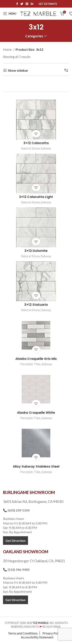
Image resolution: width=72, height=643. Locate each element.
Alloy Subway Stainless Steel (36, 466)
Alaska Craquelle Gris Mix (36, 358)
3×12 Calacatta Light (36, 197)
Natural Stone (30, 148)
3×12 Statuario (36, 304)
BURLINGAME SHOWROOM (29, 492)
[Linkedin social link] (32, 3)
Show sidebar (18, 70)
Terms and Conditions (23, 633)
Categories (34, 36)
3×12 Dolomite (36, 250)
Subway (46, 148)
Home (7, 49)
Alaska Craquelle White (36, 412)
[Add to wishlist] (36, 133)
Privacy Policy (52, 633)
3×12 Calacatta (36, 143)
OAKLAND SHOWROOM (25, 551)
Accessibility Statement (37, 637)
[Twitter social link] (21, 3)
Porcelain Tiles (30, 364)
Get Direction (15, 540)
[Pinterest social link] (27, 3)
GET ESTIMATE (47, 3)
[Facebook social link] (17, 3)
